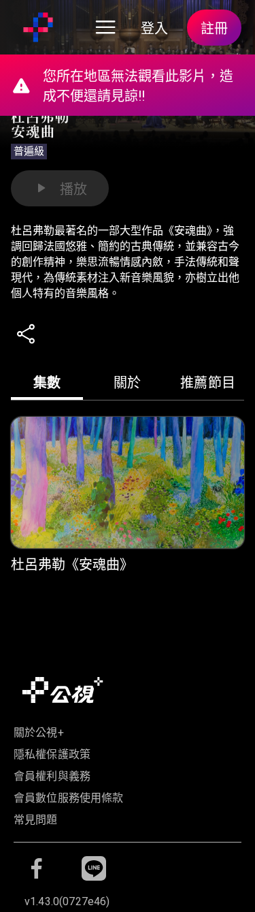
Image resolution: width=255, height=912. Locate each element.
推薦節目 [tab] (208, 383)
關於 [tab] (127, 383)
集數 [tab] (47, 383)
